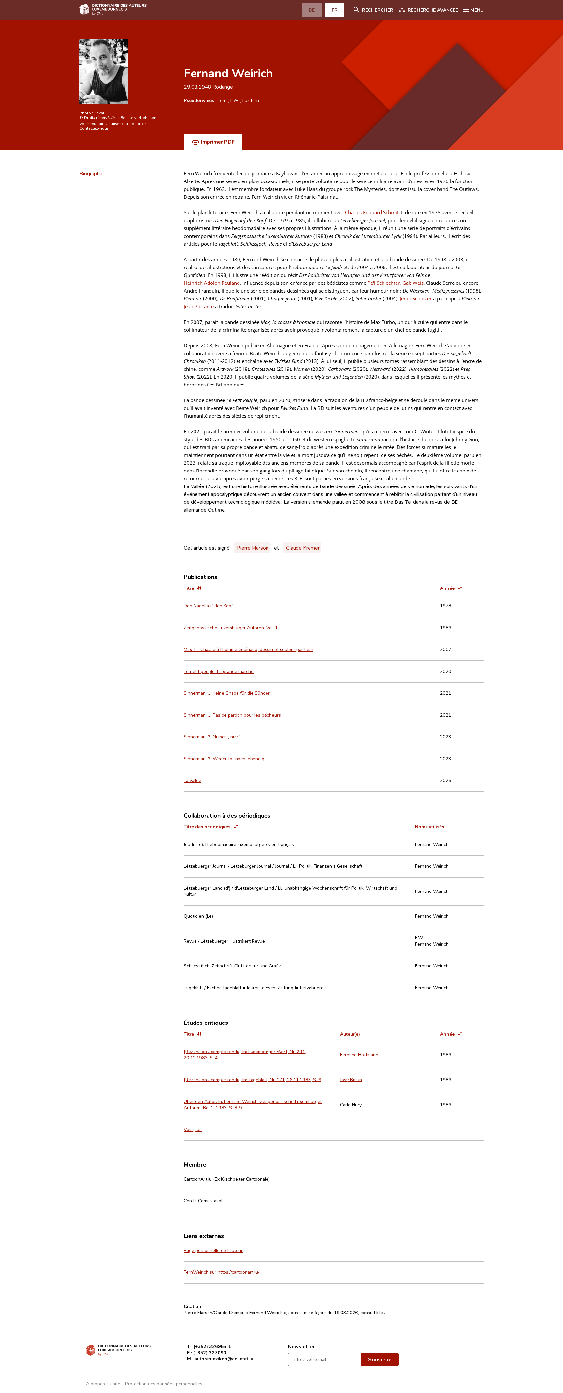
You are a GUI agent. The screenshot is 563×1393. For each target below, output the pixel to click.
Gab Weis (413, 283)
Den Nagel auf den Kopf (208, 605)
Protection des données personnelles (163, 1383)
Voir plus (193, 1129)
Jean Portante (199, 306)
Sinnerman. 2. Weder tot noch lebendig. (224, 758)
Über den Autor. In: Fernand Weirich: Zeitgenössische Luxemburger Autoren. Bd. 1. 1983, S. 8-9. (253, 1104)
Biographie (91, 173)
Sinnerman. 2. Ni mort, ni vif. (212, 736)
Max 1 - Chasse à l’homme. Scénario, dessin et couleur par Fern (248, 649)
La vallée (192, 780)
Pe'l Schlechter (384, 283)
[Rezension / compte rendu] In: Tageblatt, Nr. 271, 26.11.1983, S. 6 (252, 1079)
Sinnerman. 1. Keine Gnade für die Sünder (227, 693)
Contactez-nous (94, 128)
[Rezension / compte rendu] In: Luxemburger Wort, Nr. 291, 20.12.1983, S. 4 (245, 1054)
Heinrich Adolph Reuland (212, 283)
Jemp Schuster (416, 298)
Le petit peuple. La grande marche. (219, 671)
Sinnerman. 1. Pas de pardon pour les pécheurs (232, 715)
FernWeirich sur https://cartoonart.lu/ (221, 1272)
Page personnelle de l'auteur (213, 1250)
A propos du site (103, 1383)
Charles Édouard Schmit (371, 212)
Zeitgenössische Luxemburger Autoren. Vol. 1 (231, 627)
